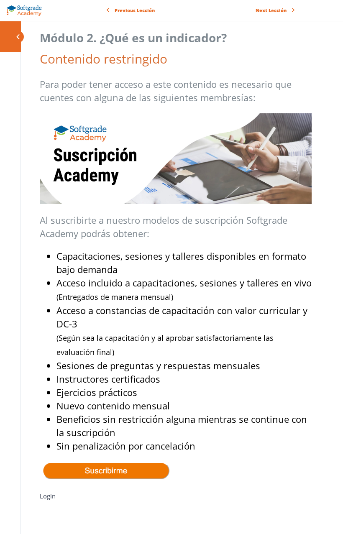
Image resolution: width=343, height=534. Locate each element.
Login (48, 496)
